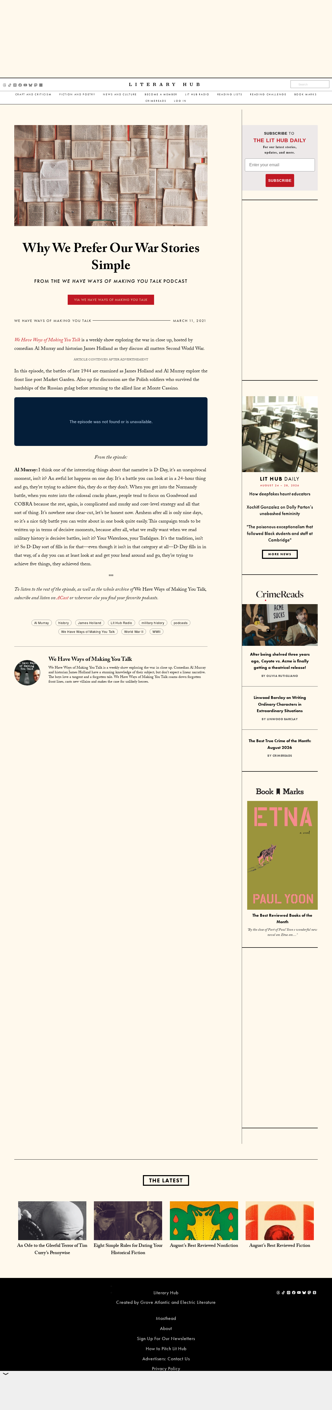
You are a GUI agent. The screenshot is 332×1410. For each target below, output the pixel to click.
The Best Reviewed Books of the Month (282, 918)
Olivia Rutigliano (282, 676)
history (63, 622)
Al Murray (41, 622)
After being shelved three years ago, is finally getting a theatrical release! (280, 661)
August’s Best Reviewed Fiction (279, 1246)
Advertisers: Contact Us (166, 1359)
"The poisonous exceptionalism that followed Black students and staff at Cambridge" (280, 533)
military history (153, 622)
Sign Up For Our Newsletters (166, 1338)
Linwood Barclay (282, 719)
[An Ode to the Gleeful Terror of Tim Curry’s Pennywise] (52, 1235)
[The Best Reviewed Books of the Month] (282, 856)
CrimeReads (156, 101)
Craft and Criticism (33, 94)
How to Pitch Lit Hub (166, 1348)
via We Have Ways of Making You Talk (111, 300)
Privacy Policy (166, 1368)
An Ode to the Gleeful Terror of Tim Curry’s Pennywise (52, 1249)
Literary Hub (166, 84)
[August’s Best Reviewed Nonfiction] (204, 1235)
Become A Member (161, 94)
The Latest (166, 1180)
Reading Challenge (268, 94)
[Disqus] (111, 753)
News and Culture (120, 94)
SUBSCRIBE (280, 180)
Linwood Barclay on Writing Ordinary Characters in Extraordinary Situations (280, 704)
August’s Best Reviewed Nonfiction (204, 1246)
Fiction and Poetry (77, 94)
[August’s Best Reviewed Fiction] (280, 1235)
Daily (280, 478)
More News (280, 554)
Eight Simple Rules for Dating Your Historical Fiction (128, 1249)
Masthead (166, 1318)
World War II (133, 631)
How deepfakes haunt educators (279, 494)
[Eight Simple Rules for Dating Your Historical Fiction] (128, 1235)
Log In (180, 101)
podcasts (181, 622)
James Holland (89, 622)
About (166, 1328)
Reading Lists (230, 94)
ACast (62, 598)
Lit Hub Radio (197, 94)
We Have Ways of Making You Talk (53, 320)
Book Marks (305, 94)
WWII (156, 631)
